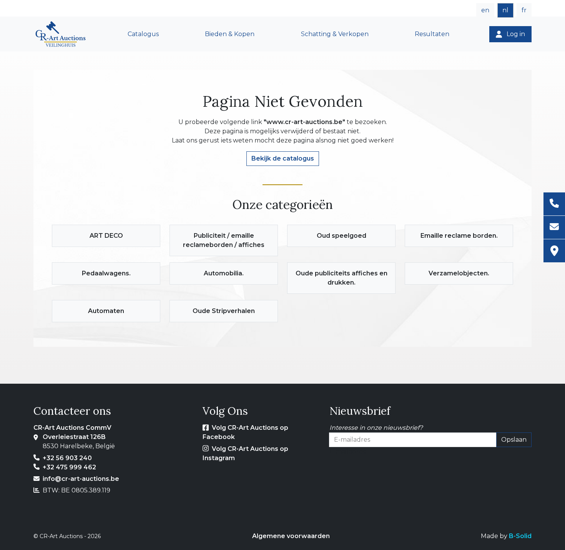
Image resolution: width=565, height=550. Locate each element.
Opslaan (514, 439)
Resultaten (432, 34)
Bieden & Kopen (229, 34)
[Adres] (554, 250)
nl (505, 10)
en (485, 10)
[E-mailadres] (554, 227)
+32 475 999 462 (69, 467)
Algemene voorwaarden (291, 536)
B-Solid (520, 536)
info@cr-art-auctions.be (81, 478)
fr (524, 10)
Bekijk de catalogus (282, 158)
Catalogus (143, 34)
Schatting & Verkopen (335, 34)
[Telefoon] (554, 204)
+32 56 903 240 (67, 458)
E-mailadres (347, 451)
